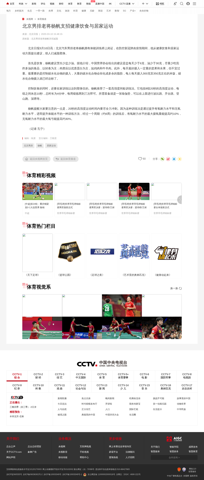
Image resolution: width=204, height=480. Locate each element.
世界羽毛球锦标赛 (66, 213)
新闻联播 (62, 398)
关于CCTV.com (14, 452)
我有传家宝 (134, 404)
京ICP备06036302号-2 (33, 474)
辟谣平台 (113, 452)
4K (110, 3)
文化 (59, 10)
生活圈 (132, 414)
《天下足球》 (32, 275)
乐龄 (92, 10)
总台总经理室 (34, 446)
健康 (84, 10)
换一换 (174, 288)
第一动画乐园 (159, 404)
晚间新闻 (109, 398)
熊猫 (88, 3)
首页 (12, 3)
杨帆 (40, 145)
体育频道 (41, 19)
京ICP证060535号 (14, 474)
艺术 (108, 10)
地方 (8, 10)
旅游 (67, 10)
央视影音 (62, 452)
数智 (117, 10)
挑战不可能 (158, 398)
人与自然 (62, 409)
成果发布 (193, 446)
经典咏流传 (134, 398)
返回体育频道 (68, 159)
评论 (43, 3)
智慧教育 (193, 451)
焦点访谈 (86, 398)
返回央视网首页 (39, 159)
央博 (50, 10)
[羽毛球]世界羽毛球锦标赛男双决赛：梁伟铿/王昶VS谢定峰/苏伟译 (101, 207)
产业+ (133, 10)
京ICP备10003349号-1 (72, 474)
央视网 (29, 19)
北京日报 (33, 34)
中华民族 (181, 409)
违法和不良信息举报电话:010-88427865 (112, 469)
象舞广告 (32, 452)
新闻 (34, 3)
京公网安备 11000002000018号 (101, 474)
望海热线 (113, 457)
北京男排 (28, 145)
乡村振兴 (19, 10)
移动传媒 (62, 457)
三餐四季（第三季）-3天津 (23, 407)
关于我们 (155, 446)
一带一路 (40, 10)
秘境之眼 (62, 414)
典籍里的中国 (88, 414)
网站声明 (10, 457)
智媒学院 (174, 446)
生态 (29, 10)
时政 (21, 3)
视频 (52, 3)
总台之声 (10, 446)
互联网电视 (85, 446)
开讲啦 (108, 404)
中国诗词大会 (112, 414)
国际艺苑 (133, 409)
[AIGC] (160, 3)
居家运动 (51, 145)
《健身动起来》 (162, 275)
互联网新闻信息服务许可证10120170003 (24, 469)
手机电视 (84, 452)
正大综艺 (86, 409)
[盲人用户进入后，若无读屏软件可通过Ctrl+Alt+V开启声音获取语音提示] (175, 3)
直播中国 (99, 3)
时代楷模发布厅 (89, 404)
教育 (79, 3)
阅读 (100, 10)
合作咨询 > (174, 457)
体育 (70, 3)
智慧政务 (174, 451)
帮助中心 (84, 457)
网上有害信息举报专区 (120, 446)
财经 (61, 3)
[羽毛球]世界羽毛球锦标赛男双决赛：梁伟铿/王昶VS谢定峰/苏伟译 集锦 (134, 207)
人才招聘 (130, 457)
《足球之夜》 (97, 275)
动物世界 (181, 404)
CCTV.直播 (125, 3)
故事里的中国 (183, 398)
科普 (75, 10)
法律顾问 (130, 452)
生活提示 (157, 409)
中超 (27, 213)
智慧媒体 (155, 451)
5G (124, 10)
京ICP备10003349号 (52, 474)
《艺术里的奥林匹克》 (134, 275)
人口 (107, 409)
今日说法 (62, 404)
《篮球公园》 (64, 275)
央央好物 (143, 10)
